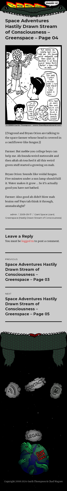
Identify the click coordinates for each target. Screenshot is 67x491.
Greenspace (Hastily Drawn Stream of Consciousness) (33, 217)
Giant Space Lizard (44, 214)
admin (13, 214)
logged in (27, 241)
